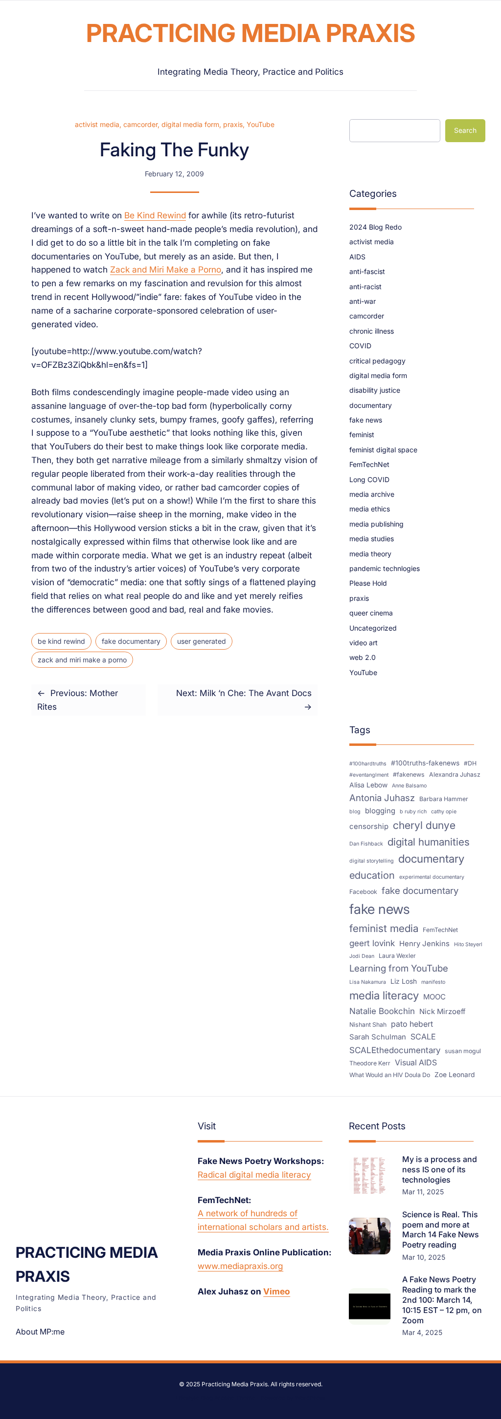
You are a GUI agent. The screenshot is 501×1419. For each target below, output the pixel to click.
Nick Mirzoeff (442, 1011)
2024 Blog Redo (375, 227)
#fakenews (409, 774)
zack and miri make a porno (82, 660)
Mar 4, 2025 (422, 1332)
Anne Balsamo (409, 786)
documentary (370, 405)
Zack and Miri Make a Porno (165, 269)
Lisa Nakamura (367, 982)
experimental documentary (431, 877)
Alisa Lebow (368, 785)
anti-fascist (367, 271)
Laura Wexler (397, 955)
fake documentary (131, 641)
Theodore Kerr (369, 1063)
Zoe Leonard (454, 1075)
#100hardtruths (368, 764)
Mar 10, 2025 (423, 1257)
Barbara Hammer (443, 799)
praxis (233, 124)
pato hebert (412, 1024)
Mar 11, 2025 (423, 1191)
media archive (371, 494)
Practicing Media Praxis (250, 33)
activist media (97, 124)
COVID (360, 345)
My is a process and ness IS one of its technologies (439, 1169)
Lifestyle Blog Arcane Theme (215, 1397)
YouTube (260, 124)
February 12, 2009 (174, 173)
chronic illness (371, 331)
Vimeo (276, 1291)
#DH (470, 763)
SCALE (423, 1036)
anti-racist (365, 286)
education (372, 875)
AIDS (357, 257)
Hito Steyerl (468, 944)
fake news (365, 420)
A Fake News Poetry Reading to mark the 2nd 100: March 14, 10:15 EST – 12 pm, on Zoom (442, 1299)
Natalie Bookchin (382, 1011)
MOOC (434, 997)
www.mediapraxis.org (240, 1266)
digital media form (190, 124)
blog (355, 811)
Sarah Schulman (377, 1037)
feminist (361, 434)
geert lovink (372, 943)
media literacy (384, 995)
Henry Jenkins (424, 943)
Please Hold (368, 583)
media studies (371, 538)
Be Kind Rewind (155, 215)
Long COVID (369, 479)
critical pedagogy (377, 361)
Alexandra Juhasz (454, 774)
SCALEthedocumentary (394, 1050)
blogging (380, 810)
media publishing (376, 524)
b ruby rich (413, 811)
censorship (368, 826)
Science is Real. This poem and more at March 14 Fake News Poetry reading (440, 1229)
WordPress (310, 1397)
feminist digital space (383, 449)
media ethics (369, 509)
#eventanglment (368, 775)
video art (363, 642)
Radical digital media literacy (254, 1174)
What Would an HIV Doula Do (389, 1075)
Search (465, 130)
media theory (370, 554)
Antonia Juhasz (382, 798)
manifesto (433, 982)
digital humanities (428, 842)
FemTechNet (369, 464)
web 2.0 (362, 657)
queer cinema (371, 613)
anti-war (362, 301)
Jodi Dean (361, 956)
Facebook (363, 891)
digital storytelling (371, 861)
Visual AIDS (416, 1062)
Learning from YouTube (398, 968)
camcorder (140, 124)
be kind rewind (61, 641)
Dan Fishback (366, 844)
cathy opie (443, 811)
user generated (201, 641)
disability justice (374, 390)
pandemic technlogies (384, 568)
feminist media (383, 928)
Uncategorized (373, 628)
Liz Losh (403, 981)
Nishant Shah (368, 1024)
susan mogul (463, 1051)
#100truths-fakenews (425, 763)
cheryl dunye (424, 825)
